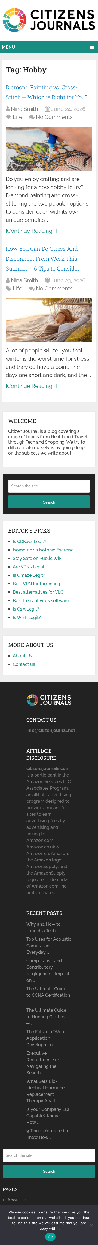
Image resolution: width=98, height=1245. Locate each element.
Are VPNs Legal (28, 566)
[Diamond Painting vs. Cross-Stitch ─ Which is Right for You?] (49, 149)
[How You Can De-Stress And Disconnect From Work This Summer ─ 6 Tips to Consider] (49, 320)
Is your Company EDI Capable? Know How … (47, 1116)
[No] (91, 1225)
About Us (22, 655)
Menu (8, 47)
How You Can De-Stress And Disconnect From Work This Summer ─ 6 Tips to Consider (42, 258)
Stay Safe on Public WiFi (38, 558)
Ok (50, 1237)
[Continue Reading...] (31, 231)
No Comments (54, 117)
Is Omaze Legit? (29, 575)
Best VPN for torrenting (36, 583)
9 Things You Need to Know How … (48, 1134)
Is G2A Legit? (26, 609)
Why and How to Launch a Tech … (43, 927)
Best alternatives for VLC (38, 592)
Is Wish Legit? (27, 617)
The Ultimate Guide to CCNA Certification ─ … (48, 995)
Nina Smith (24, 109)
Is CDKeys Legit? (29, 541)
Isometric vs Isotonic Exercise (43, 550)
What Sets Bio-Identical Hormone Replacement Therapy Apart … (45, 1091)
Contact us (24, 664)
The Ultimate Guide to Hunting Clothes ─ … (46, 1017)
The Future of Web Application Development (45, 1038)
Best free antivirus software (41, 600)
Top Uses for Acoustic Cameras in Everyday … (48, 946)
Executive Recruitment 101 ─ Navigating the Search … (45, 1063)
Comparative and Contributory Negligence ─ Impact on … (47, 970)
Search (49, 502)
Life (17, 117)
